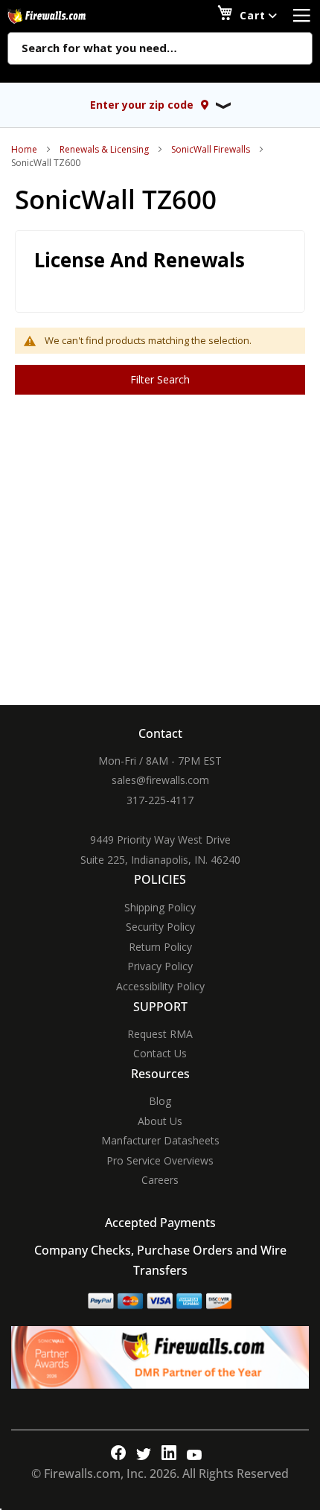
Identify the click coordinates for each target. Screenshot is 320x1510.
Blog (160, 1101)
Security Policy (160, 927)
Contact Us (160, 1053)
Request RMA (160, 1034)
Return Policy (160, 947)
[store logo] (63, 16)
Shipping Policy (160, 907)
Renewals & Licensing (104, 149)
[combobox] (160, 49)
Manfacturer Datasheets (160, 1140)
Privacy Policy (160, 966)
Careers (160, 1180)
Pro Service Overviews (160, 1160)
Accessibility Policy (160, 986)
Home (24, 149)
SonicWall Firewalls (210, 149)
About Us (160, 1121)
